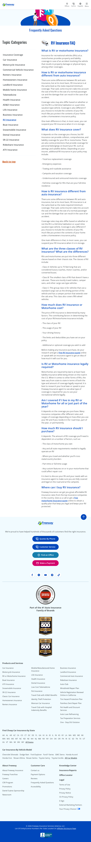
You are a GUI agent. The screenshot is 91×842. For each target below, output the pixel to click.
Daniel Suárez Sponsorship (13, 790)
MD (74, 735)
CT (26, 735)
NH (32, 738)
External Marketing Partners (70, 805)
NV (43, 738)
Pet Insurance (36, 691)
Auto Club (64, 684)
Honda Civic (7, 758)
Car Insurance (10, 59)
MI (82, 735)
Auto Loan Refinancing (69, 714)
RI (66, 738)
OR (59, 738)
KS (59, 735)
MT (16, 738)
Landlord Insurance (13, 84)
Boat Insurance (10, 124)
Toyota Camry (44, 758)
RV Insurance (9, 119)
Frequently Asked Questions (42, 782)
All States (29, 742)
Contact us (35, 770)
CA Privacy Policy (66, 797)
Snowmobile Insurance (14, 129)
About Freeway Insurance (12, 770)
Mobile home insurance (15, 89)
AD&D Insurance (11, 104)
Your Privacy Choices (68, 809)
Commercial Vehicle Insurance (18, 69)
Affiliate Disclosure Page (66, 828)
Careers (5, 778)
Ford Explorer (36, 754)
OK (55, 738)
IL (53, 735)
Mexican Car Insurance (40, 703)
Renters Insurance (12, 74)
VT (7, 742)
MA (70, 735)
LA (66, 735)
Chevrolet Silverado (10, 754)
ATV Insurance (10, 149)
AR (11, 735)
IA (47, 735)
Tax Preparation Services (70, 718)
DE (33, 735)
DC (29, 735)
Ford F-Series (48, 754)
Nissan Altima (19, 758)
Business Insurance (13, 114)
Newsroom (6, 794)
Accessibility (36, 786)
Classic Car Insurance (10, 696)
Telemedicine (9, 94)
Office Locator (66, 775)
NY (47, 738)
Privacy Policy (65, 788)
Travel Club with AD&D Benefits (44, 695)
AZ (14, 735)
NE (28, 738)
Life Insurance (10, 109)
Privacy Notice (65, 793)
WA (10, 742)
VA (3, 742)
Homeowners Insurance (15, 79)
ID (50, 735)
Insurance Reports (68, 770)
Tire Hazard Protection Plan (71, 699)
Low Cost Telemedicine (40, 687)
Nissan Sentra (31, 758)
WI (15, 742)
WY (22, 742)
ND (24, 738)
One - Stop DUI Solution (70, 722)
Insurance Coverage (13, 54)
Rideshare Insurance (13, 144)
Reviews (34, 778)
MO (8, 738)
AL (7, 735)
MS (12, 738)
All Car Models (71, 758)
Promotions (7, 786)
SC (69, 738)
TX (80, 738)
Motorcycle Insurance (14, 64)
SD (73, 738)
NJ (36, 738)
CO (22, 735)
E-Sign (61, 801)
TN (77, 738)
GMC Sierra (59, 754)
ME (78, 735)
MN (3, 738)
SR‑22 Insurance (11, 139)
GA (40, 735)
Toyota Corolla (57, 758)
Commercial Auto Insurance (71, 676)
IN (56, 735)
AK (3, 735)
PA (63, 738)
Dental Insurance (11, 134)
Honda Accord (71, 754)
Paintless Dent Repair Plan (71, 703)
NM (39, 738)
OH (51, 738)
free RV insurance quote (69, 352)
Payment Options (38, 774)
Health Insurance (11, 99)
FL (36, 735)
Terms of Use (64, 784)
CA (18, 735)
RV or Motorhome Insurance (13, 676)
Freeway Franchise (10, 774)
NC (20, 738)
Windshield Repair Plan (69, 688)
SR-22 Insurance (9, 692)
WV (18, 742)
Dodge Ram (24, 754)
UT (84, 738)
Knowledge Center (67, 765)
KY (63, 735)
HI (43, 735)
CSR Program (7, 782)
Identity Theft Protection (41, 699)
